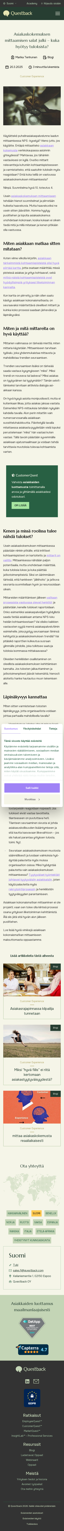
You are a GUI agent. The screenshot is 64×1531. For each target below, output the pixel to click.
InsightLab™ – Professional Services (32, 1435)
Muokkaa (30, 799)
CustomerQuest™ (32, 1426)
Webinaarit (32, 1460)
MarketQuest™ (32, 1431)
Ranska (14, 1231)
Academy (32, 3)
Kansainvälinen (17, 1213)
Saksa (38, 1222)
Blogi (32, 1450)
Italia (27, 1231)
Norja (10, 1222)
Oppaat (32, 1464)
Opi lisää (20, 505)
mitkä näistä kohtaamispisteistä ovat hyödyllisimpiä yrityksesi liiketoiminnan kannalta (29, 282)
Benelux (51, 1213)
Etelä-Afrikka (45, 1231)
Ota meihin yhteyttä (32, 1489)
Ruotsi (24, 1222)
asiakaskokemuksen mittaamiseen (33, 196)
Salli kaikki (32, 787)
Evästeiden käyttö (32, 1518)
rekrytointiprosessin (22, 889)
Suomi (10, 3)
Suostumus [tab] (11, 728)
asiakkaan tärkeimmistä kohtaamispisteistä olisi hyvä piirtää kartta (31, 263)
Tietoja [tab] (53, 728)
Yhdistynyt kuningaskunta (32, 1240)
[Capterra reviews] (32, 1349)
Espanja (52, 1222)
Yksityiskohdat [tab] (32, 728)
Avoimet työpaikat (32, 1484)
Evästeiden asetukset (32, 1513)
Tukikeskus (32, 1524)
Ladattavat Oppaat (32, 1455)
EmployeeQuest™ (32, 1421)
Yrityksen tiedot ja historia (32, 1479)
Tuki (15, 1265)
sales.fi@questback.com (28, 1270)
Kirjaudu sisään (52, 3)
